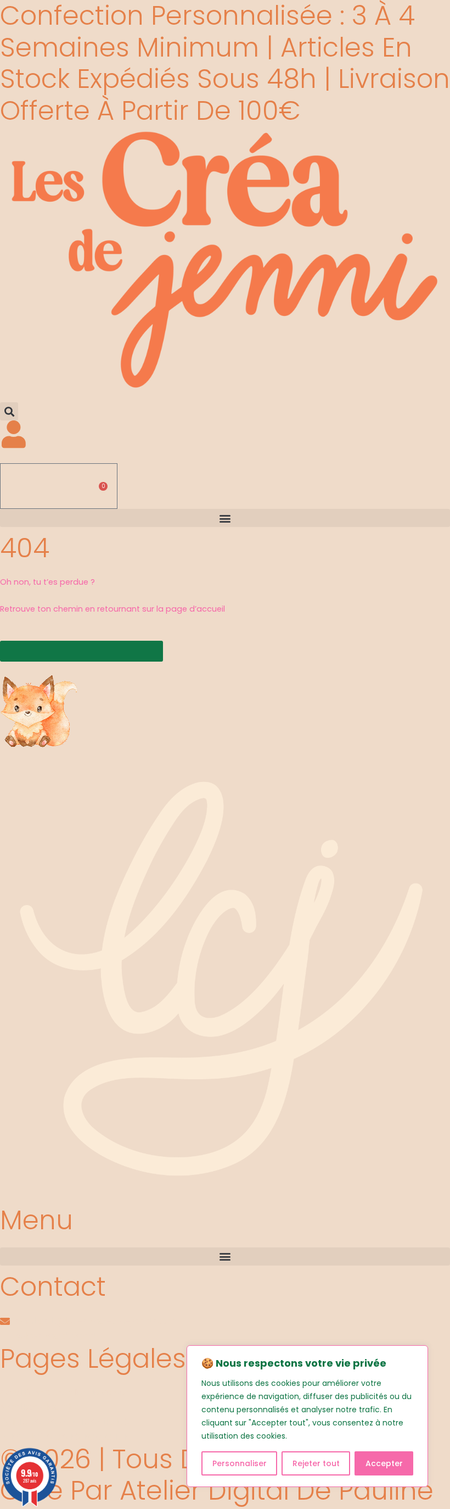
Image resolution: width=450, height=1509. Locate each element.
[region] (307, 1416)
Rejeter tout (316, 1463)
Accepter (384, 1463)
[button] (9, 411)
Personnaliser (239, 1463)
